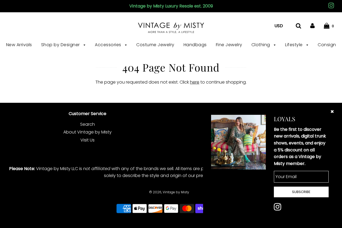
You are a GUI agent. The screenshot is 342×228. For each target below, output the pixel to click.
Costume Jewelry (155, 45)
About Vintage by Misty (87, 132)
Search (87, 124)
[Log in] (312, 26)
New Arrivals (19, 45)
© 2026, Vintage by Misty (169, 192)
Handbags (195, 45)
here (194, 82)
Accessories (108, 45)
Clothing (261, 45)
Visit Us (87, 140)
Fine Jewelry (229, 45)
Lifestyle (294, 45)
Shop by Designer (61, 45)
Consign (327, 45)
